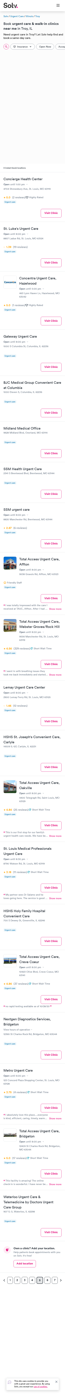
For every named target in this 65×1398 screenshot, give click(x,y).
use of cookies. (40, 1386)
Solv (5, 16)
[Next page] (60, 1280)
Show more (55, 608)
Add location (24, 1263)
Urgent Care (17, 16)
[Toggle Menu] (55, 5)
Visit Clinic (51, 213)
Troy (37, 16)
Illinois (29, 16)
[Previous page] (4, 1280)
